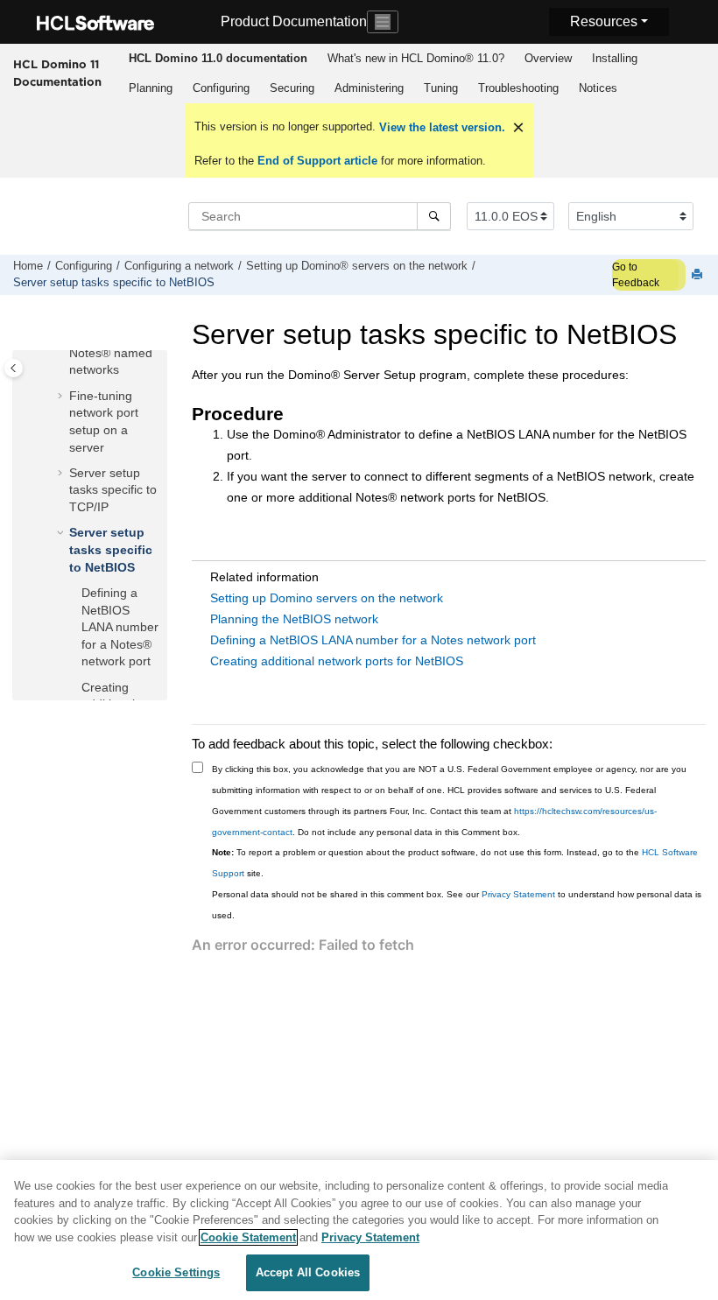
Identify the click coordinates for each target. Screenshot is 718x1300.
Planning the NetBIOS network (294, 619)
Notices (598, 88)
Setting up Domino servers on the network (326, 598)
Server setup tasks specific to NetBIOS (114, 283)
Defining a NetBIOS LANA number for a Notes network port (373, 640)
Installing (614, 58)
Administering (369, 88)
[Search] (434, 216)
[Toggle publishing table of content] (13, 368)
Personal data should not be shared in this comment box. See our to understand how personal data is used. (456, 904)
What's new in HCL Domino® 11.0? (415, 58)
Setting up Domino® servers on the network (357, 266)
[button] (62, 396)
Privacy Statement (518, 894)
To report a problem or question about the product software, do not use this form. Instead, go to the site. (455, 862)
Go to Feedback (635, 275)
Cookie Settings (176, 1272)
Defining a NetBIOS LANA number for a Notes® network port (119, 627)
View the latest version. (440, 127)
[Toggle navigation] (382, 22)
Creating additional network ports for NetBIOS (336, 661)
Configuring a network (179, 266)
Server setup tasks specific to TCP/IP (113, 490)
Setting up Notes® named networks (110, 352)
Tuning (441, 88)
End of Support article (317, 160)
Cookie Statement (248, 1237)
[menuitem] (217, 59)
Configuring (221, 88)
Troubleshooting (518, 88)
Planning (150, 88)
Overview (548, 58)
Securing (292, 88)
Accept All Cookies (308, 1272)
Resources (603, 21)
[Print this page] (699, 275)
